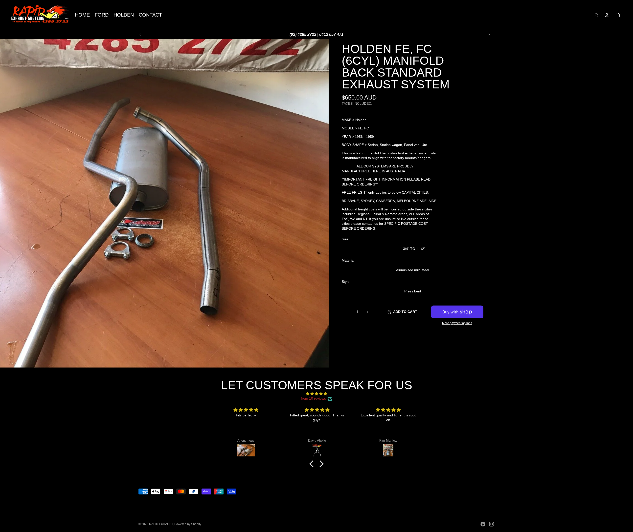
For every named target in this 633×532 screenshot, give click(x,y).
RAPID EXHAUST (161, 524)
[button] (312, 463)
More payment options (457, 323)
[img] (316, 393)
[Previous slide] (140, 34)
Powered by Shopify (187, 524)
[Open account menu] (606, 15)
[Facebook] (483, 524)
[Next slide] (489, 34)
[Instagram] (492, 524)
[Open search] (596, 15)
